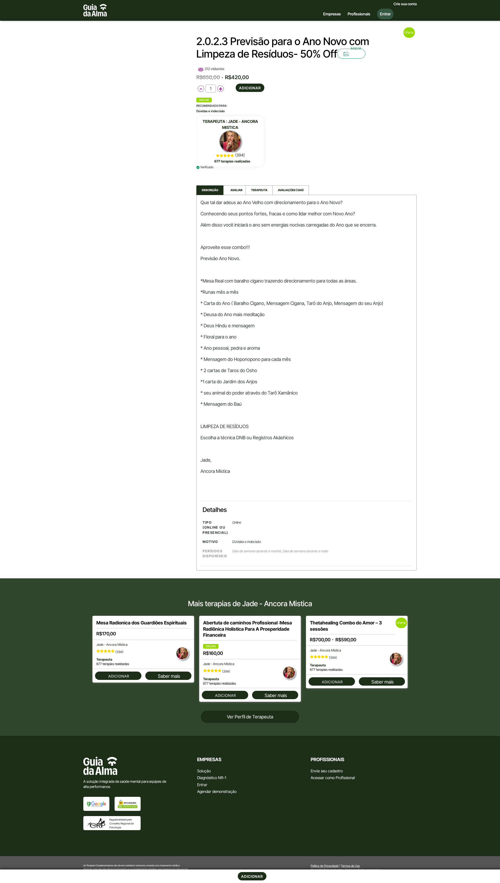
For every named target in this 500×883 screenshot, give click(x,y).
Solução (204, 770)
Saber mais (169, 676)
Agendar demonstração (216, 791)
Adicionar (250, 88)
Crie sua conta (405, 4)
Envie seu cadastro (327, 770)
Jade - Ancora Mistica (112, 645)
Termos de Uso (350, 866)
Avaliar (235, 190)
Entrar (202, 784)
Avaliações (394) (291, 190)
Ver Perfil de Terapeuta (250, 716)
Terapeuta (259, 190)
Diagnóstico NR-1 (211, 777)
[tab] (209, 190)
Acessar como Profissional (333, 777)
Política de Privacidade (325, 866)
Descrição (210, 190)
